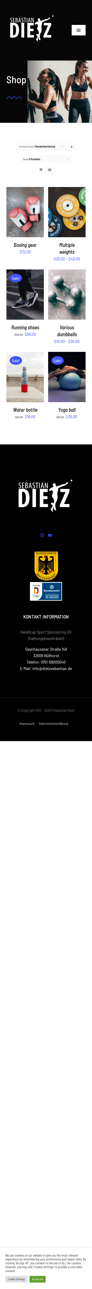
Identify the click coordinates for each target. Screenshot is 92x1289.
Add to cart (22, 292)
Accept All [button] (37, 1279)
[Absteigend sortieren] (72, 146)
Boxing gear (25, 245)
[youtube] (50, 535)
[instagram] (42, 535)
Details (27, 216)
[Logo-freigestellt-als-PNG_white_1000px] (32, 6)
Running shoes (25, 327)
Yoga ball (67, 410)
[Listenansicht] (49, 170)
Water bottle (25, 410)
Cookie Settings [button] (16, 1279)
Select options (24, 210)
